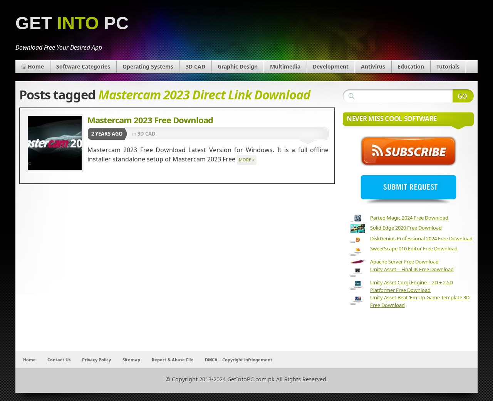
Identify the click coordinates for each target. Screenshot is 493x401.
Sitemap (131, 359)
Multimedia (285, 66)
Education (410, 66)
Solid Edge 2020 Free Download (406, 227)
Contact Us (58, 359)
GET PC (72, 23)
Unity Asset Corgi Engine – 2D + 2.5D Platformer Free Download (411, 286)
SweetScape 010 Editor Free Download (414, 248)
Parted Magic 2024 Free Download (409, 217)
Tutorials (447, 66)
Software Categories (83, 66)
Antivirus (373, 66)
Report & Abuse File (172, 359)
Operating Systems (147, 66)
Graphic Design (238, 66)
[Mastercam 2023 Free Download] (55, 143)
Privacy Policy (96, 359)
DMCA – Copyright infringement (238, 359)
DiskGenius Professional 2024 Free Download (421, 238)
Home (36, 66)
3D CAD (195, 66)
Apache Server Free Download (404, 261)
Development (331, 66)
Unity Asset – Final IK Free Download (412, 269)
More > (247, 160)
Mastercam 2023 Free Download (150, 120)
